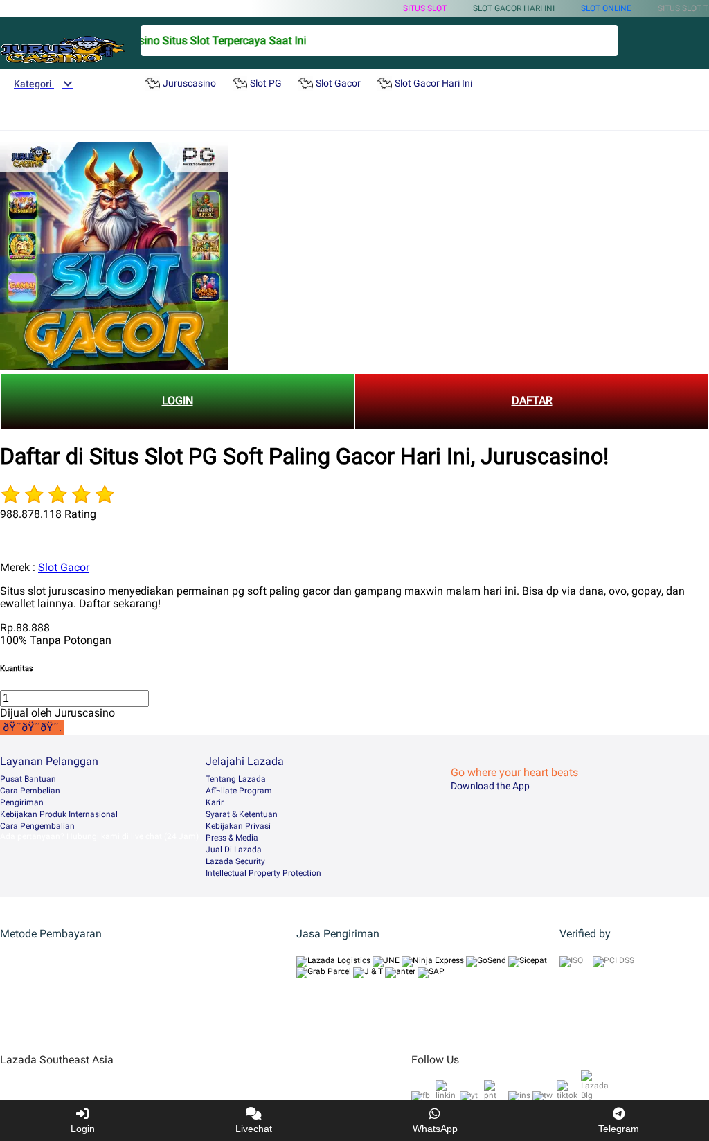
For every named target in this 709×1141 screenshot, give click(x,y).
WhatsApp (435, 1128)
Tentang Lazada (236, 779)
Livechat (253, 1128)
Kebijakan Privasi (238, 826)
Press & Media (232, 838)
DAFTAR (532, 400)
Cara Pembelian (30, 791)
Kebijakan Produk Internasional (59, 814)
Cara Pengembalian (37, 826)
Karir (215, 802)
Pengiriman (22, 802)
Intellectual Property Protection (263, 873)
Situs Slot (425, 8)
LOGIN (177, 400)
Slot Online (606, 8)
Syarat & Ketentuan (242, 814)
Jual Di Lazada (234, 849)
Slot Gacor (63, 567)
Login (83, 1128)
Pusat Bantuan (28, 779)
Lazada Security (235, 861)
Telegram (618, 1128)
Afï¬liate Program (239, 791)
